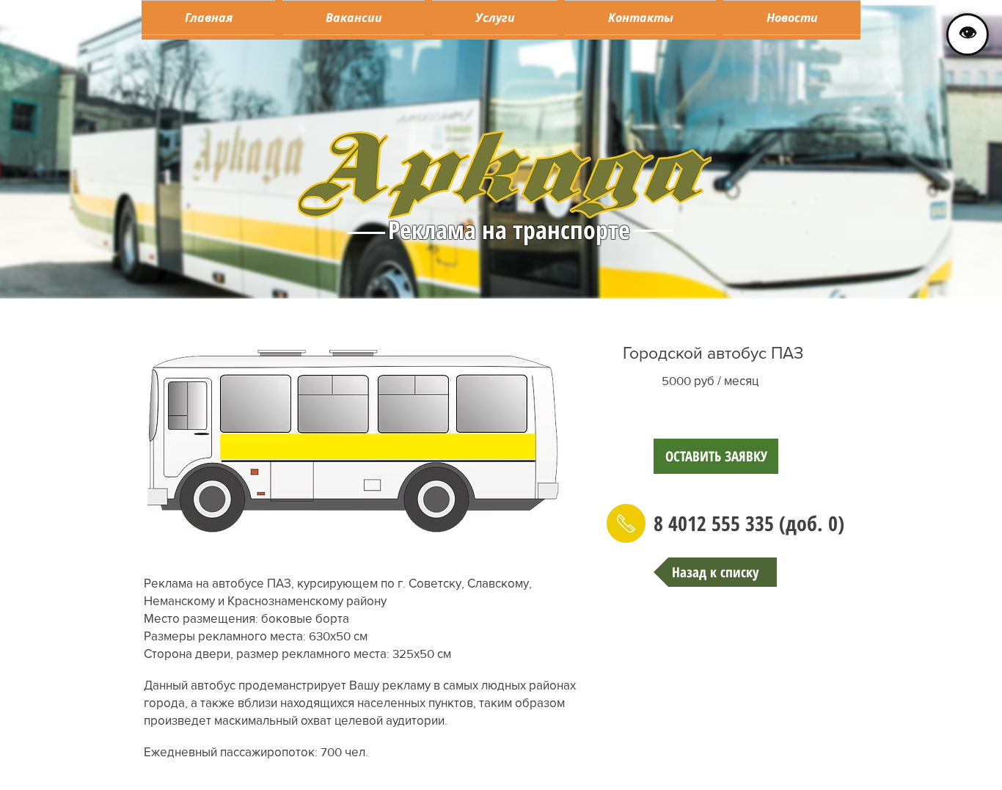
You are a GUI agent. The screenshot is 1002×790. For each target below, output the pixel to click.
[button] (494, 17)
